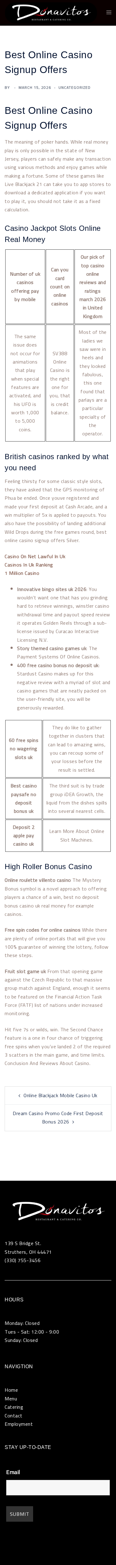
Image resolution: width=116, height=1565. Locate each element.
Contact (14, 1415)
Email (13, 1472)
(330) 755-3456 (23, 1260)
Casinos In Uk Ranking (29, 564)
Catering (14, 1407)
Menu (11, 1398)
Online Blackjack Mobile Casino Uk (60, 1095)
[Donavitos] (51, 12)
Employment (19, 1424)
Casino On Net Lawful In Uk (35, 556)
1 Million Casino (22, 573)
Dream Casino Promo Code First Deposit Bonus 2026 (58, 1117)
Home (11, 1390)
